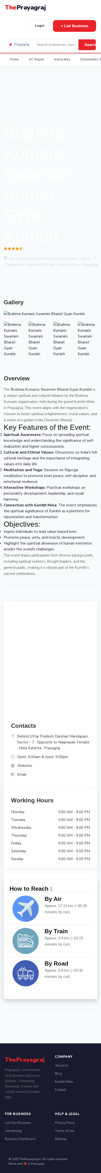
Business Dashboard (20, 1139)
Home (14, 59)
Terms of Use (65, 1131)
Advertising (13, 1131)
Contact (60, 1090)
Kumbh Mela (64, 1082)
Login (39, 25)
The (25, 7)
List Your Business (18, 1123)
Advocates (62, 59)
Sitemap (61, 1139)
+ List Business (74, 25)
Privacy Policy (65, 1123)
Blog (58, 1073)
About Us (61, 1065)
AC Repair (36, 59)
